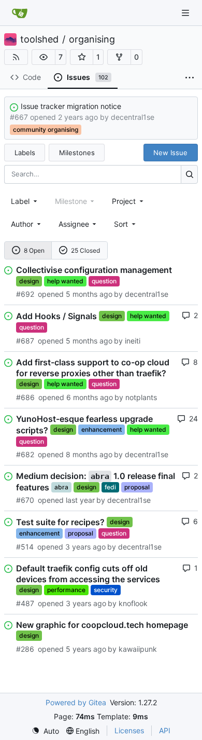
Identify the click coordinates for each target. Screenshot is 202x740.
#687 (25, 340)
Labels (25, 152)
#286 (25, 649)
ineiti (132, 340)
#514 (25, 546)
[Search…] (189, 174)
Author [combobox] (22, 224)
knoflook (133, 603)
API (164, 730)
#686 (25, 397)
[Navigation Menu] (186, 12)
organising (92, 39)
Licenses (129, 730)
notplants (141, 397)
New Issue (170, 152)
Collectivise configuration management (94, 270)
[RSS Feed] (16, 57)
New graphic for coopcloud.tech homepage (102, 625)
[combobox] (25, 201)
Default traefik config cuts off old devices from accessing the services (88, 573)
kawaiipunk (138, 649)
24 (193, 418)
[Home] (19, 13)
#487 (25, 603)
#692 (25, 294)
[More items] (189, 78)
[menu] (125, 224)
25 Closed (85, 250)
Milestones (77, 152)
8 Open (34, 250)
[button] (43, 57)
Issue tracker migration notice (71, 106)
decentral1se (132, 117)
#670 (25, 500)
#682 (25, 454)
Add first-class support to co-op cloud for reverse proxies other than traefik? (92, 367)
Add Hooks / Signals (56, 316)
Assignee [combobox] (74, 224)
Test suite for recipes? (60, 522)
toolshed (39, 39)
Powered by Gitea (76, 702)
